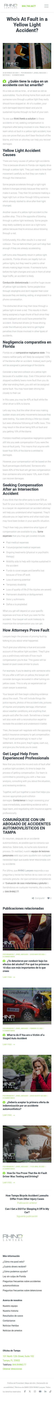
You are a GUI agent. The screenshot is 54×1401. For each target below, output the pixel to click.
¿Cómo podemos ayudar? (15, 1271)
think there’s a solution (25, 118)
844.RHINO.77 (12, 891)
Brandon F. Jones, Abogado (35, 73)
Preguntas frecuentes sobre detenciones (22, 1290)
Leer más (7, 977)
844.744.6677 (29, 6)
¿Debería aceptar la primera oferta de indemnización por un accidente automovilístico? (26, 1105)
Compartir (40, 898)
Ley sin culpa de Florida (14, 1276)
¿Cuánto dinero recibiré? (14, 1266)
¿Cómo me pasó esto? (14, 1261)
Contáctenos (19, 800)
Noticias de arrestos (12, 1330)
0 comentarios (18, 75)
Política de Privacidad (15, 1383)
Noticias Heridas (11, 1325)
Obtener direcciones (12, 1369)
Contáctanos (9, 1320)
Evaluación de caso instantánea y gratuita (26, 883)
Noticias (6, 75)
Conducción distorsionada (15, 282)
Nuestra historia (10, 1311)
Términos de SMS (21, 1387)
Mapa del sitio (30, 1383)
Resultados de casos (13, 1315)
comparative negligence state (30, 352)
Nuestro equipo (10, 1306)
